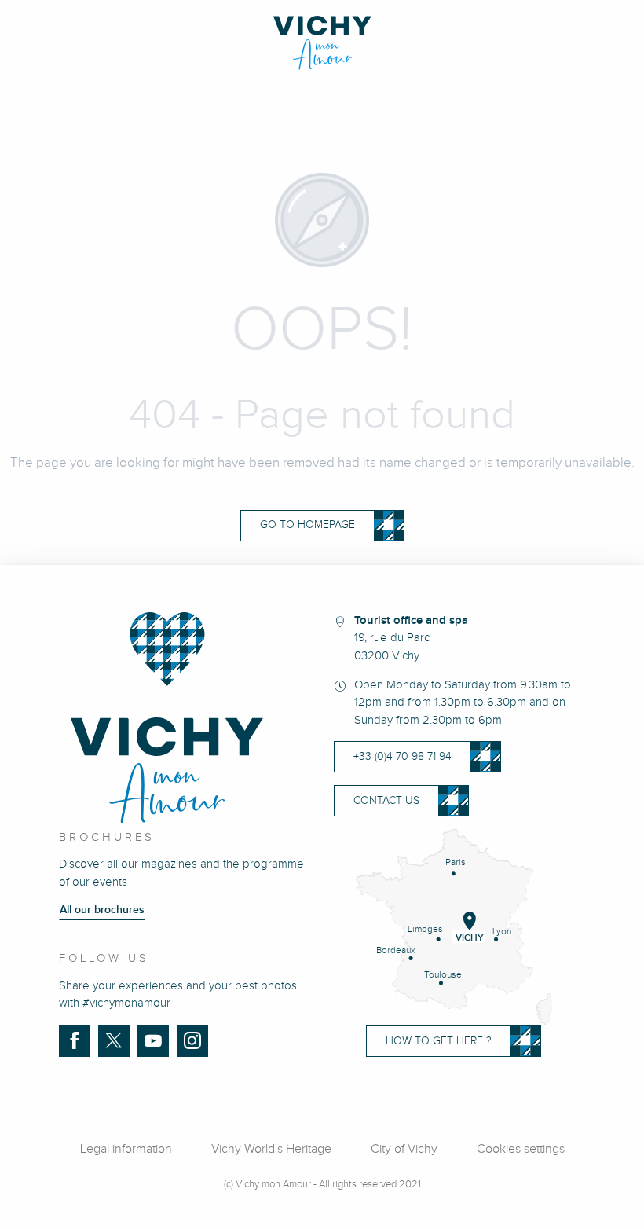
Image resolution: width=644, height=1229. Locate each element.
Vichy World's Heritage (271, 1149)
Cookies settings (521, 1149)
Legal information (126, 1149)
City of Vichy (404, 1149)
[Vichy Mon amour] (322, 43)
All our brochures (102, 910)
